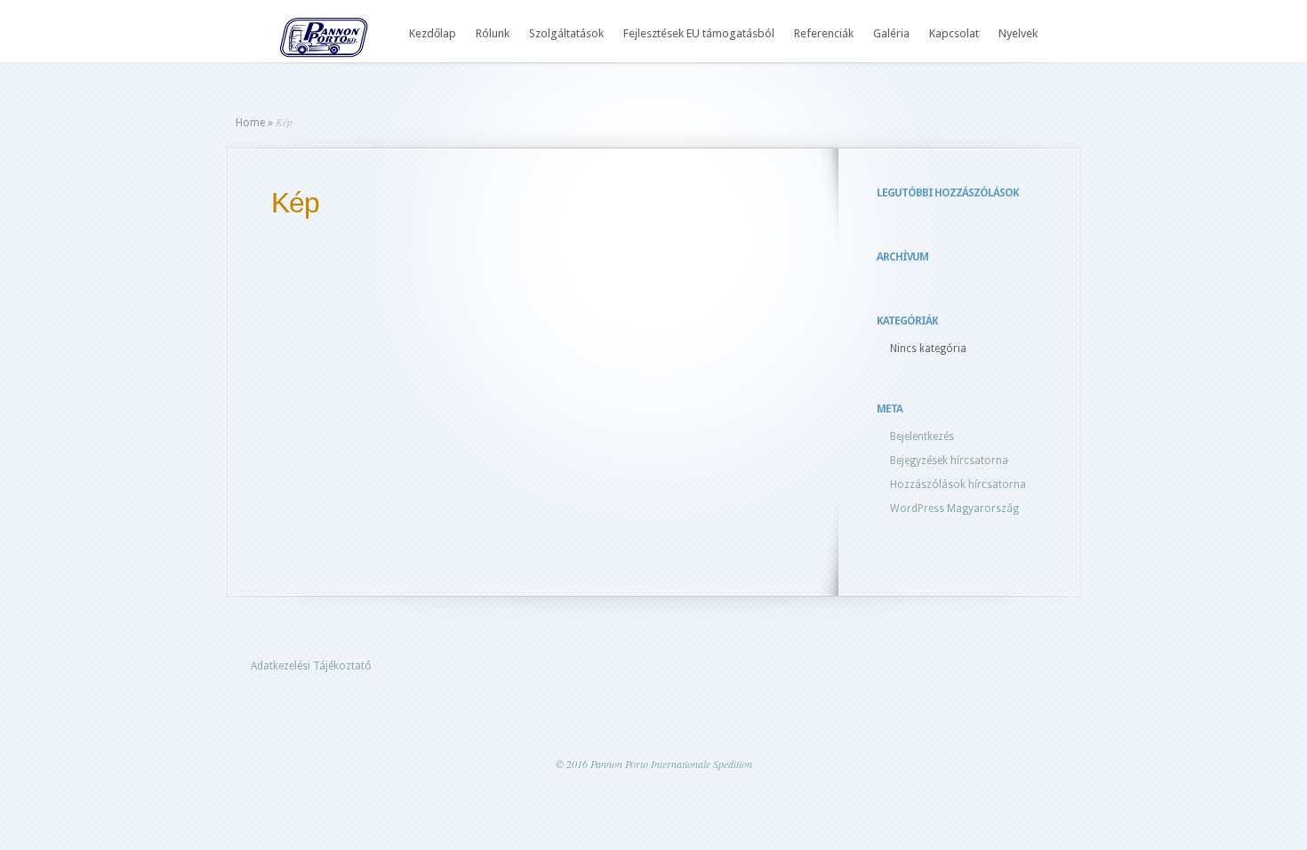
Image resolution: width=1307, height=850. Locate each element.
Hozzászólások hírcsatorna (958, 484)
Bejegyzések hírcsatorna (949, 460)
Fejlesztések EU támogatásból (698, 33)
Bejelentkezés (922, 436)
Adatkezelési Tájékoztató (311, 666)
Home (250, 122)
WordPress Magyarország (954, 508)
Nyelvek (1018, 33)
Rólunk (492, 33)
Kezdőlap (432, 33)
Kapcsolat (954, 33)
